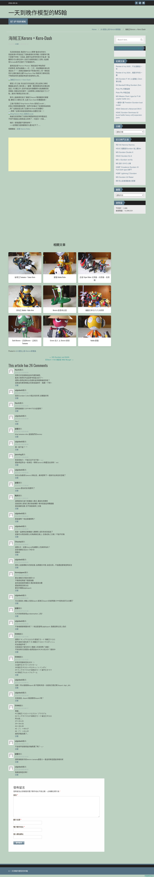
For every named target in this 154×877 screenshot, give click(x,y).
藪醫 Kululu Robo (60, 277)
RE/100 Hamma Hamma (125, 145)
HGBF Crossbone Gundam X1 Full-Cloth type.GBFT (127, 168)
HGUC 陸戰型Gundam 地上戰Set (128, 148)
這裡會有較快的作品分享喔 (129, 48)
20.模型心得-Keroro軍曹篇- (111, 29)
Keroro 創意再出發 (60, 310)
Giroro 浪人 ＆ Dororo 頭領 (60, 340)
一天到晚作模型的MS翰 (37, 12)
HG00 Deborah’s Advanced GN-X (128, 109)
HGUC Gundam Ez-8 (124, 156)
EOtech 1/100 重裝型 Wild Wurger (59, 359)
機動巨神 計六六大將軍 (94, 310)
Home (94, 29)
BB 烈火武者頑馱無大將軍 (125, 181)
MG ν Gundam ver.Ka (124, 159)
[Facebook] (136, 2)
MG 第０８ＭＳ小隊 (123, 163)
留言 (15, 795)
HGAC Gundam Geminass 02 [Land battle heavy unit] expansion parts (129, 115)
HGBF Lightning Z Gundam (126, 173)
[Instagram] (143, 2)
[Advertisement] (59, 154)
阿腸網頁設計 (149, 876)
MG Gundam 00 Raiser (125, 177)
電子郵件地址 (19, 827)
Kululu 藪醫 (95, 340)
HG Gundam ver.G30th (59, 357)
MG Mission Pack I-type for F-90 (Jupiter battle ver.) (128, 97)
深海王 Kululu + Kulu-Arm (25, 310)
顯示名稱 (17, 820)
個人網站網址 (18, 834)
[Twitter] (139, 2)
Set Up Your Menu (18, 21)
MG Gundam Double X (124, 152)
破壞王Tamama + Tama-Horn (25, 277)
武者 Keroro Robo (23, 129)
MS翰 (16, 44)
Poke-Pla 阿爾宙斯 (123, 89)
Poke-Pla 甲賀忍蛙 (123, 92)
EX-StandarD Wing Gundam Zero (128, 85)
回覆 (16, 385)
